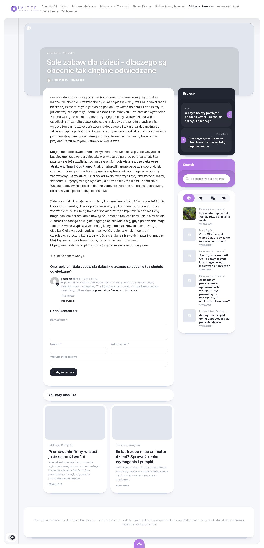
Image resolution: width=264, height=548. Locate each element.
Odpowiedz (67, 300)
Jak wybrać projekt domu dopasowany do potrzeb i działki (214, 318)
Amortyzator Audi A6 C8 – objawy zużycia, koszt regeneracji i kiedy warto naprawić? (214, 261)
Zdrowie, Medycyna (84, 6)
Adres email (120, 344)
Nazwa (56, 344)
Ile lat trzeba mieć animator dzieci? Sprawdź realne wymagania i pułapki (141, 456)
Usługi (64, 6)
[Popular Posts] (200, 198)
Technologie (69, 11)
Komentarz (58, 319)
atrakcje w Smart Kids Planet (71, 166)
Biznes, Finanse (142, 6)
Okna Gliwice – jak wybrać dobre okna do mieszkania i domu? (214, 237)
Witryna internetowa (63, 356)
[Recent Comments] (212, 198)
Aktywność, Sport (228, 6)
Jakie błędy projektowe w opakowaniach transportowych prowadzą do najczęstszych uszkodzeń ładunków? (214, 290)
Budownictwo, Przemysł (170, 6)
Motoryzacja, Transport (114, 6)
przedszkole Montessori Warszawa (116, 290)
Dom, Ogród (49, 6)
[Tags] (224, 198)
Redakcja (60, 80)
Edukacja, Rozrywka (201, 6)
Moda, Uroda (50, 11)
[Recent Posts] (189, 198)
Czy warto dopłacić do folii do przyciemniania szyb (214, 216)
